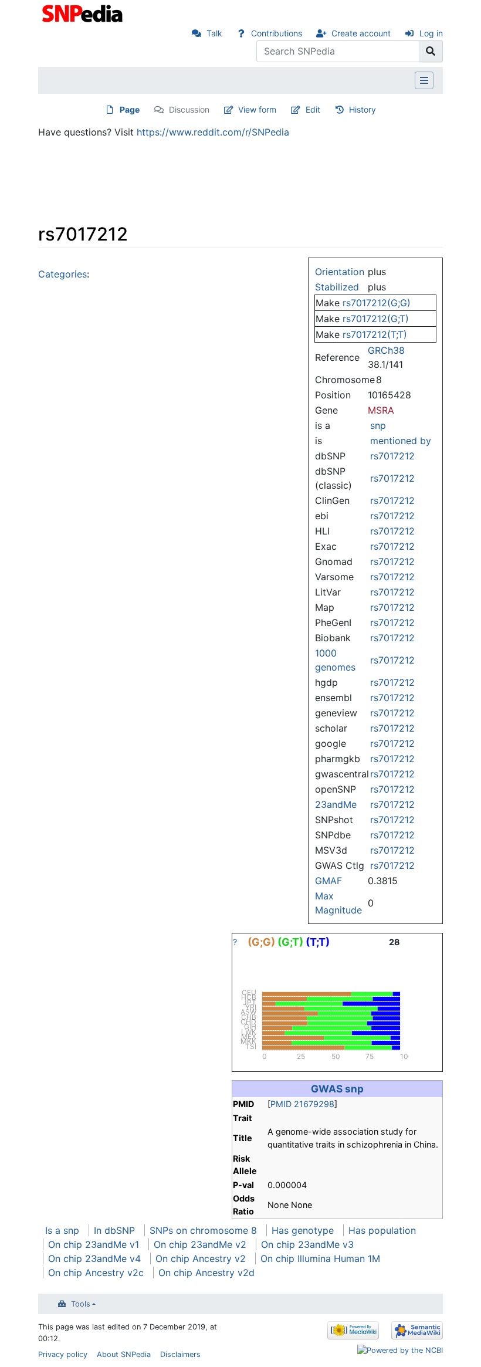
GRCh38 (386, 350)
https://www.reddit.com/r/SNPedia (213, 132)
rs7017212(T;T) (375, 334)
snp (378, 425)
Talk (214, 33)
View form (257, 109)
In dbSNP (114, 1230)
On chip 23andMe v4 (94, 1258)
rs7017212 (392, 456)
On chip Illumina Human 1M (320, 1258)
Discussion (189, 109)
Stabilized (337, 287)
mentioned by (400, 440)
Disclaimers (180, 1354)
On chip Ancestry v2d (206, 1272)
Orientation (339, 272)
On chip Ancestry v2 (200, 1258)
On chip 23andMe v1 (93, 1244)
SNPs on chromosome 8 (203, 1230)
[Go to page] (431, 51)
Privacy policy (62, 1354)
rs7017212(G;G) (377, 303)
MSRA (381, 410)
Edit (313, 109)
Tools (80, 1304)
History (362, 109)
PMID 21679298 (302, 1104)
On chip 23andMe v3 (307, 1244)
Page (130, 109)
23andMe (336, 804)
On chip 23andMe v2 (200, 1244)
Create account (361, 33)
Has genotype (303, 1230)
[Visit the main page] (83, 12)
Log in (431, 33)
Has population (382, 1230)
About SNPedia (124, 1354)
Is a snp (62, 1230)
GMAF (328, 880)
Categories (62, 274)
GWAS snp (337, 1088)
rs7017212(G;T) (376, 318)
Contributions (276, 33)
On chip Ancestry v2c (96, 1272)
